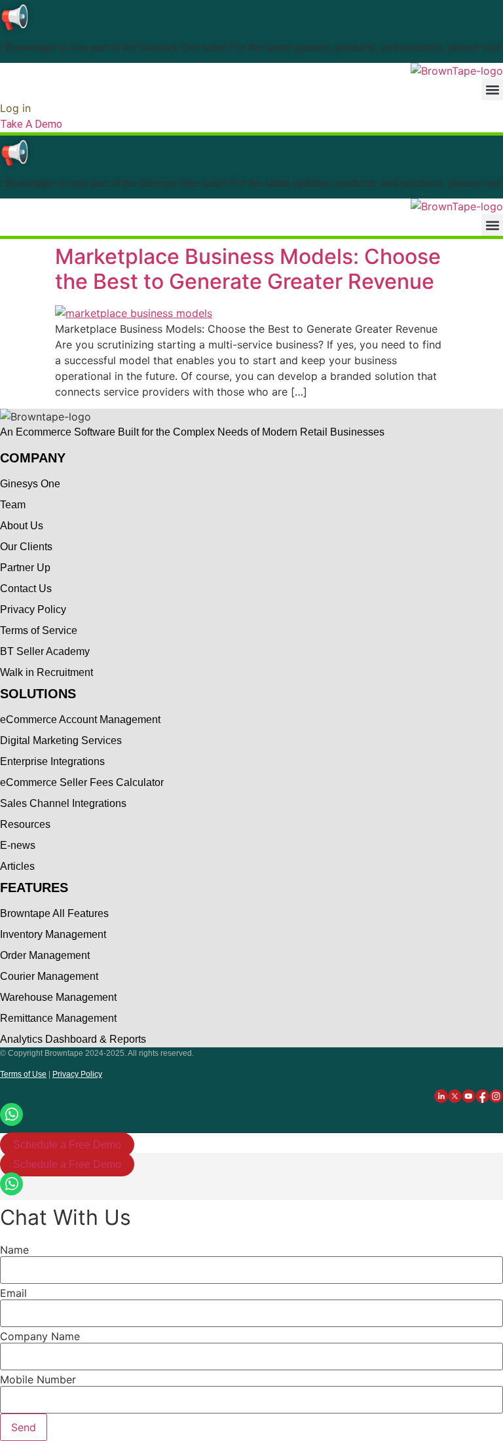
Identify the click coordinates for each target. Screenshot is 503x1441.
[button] (492, 89)
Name (14, 1249)
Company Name (40, 1336)
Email (13, 1293)
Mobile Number (38, 1379)
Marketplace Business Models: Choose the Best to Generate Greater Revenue (248, 269)
